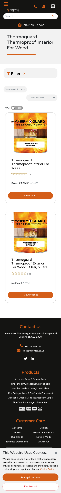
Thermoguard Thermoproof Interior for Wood (30, 164)
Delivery (44, 427)
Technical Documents (17, 441)
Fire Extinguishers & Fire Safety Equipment (30, 393)
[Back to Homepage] (12, 10)
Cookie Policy (47, 469)
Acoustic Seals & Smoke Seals (30, 379)
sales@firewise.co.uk (33, 350)
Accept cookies (30, 477)
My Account (44, 441)
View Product (31, 195)
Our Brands (17, 437)
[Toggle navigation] (7, 4)
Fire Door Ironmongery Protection (30, 402)
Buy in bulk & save (34, 25)
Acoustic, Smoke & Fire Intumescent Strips (30, 397)
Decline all (30, 486)
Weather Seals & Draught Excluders (30, 388)
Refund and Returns (44, 432)
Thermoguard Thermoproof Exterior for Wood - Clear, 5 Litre (29, 263)
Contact (17, 432)
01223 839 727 (33, 346)
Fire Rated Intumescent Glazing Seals (30, 384)
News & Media (44, 437)
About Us (17, 427)
